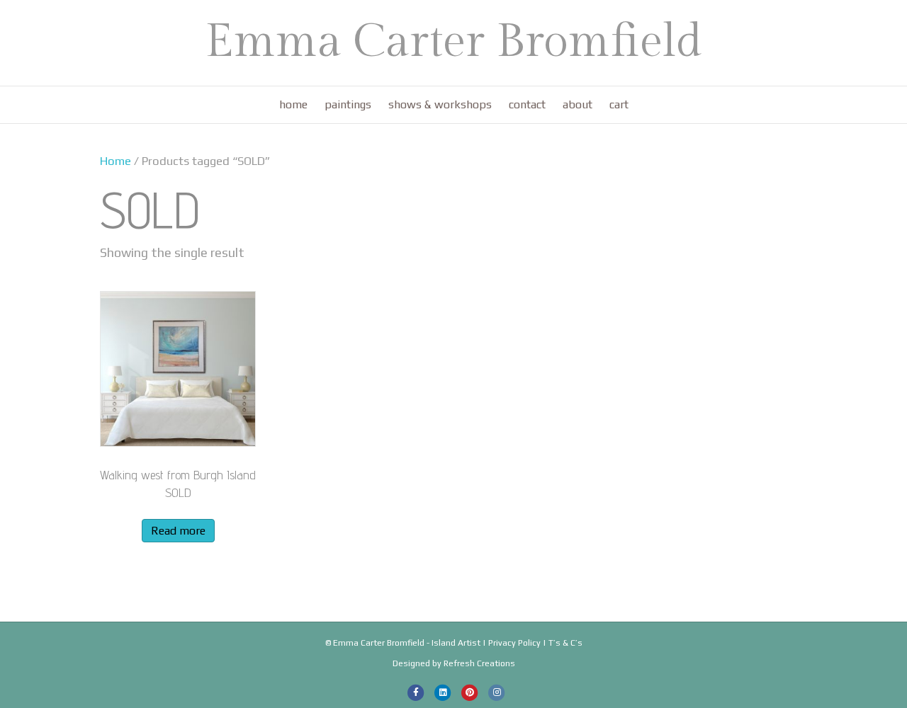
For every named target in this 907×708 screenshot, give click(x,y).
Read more (178, 530)
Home (293, 104)
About (577, 104)
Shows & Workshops (440, 104)
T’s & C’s (565, 643)
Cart (619, 104)
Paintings (348, 104)
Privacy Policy (514, 643)
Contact (527, 104)
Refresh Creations (479, 663)
